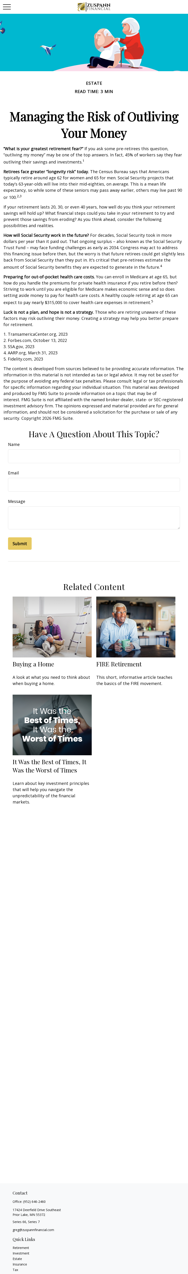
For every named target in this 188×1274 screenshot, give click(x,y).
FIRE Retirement (119, 664)
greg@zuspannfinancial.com (33, 1230)
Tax (15, 1270)
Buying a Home (33, 664)
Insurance (20, 1264)
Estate (17, 1259)
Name (14, 444)
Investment (21, 1253)
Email (13, 473)
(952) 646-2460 (34, 1201)
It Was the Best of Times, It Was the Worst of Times (49, 766)
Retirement (21, 1248)
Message (16, 501)
